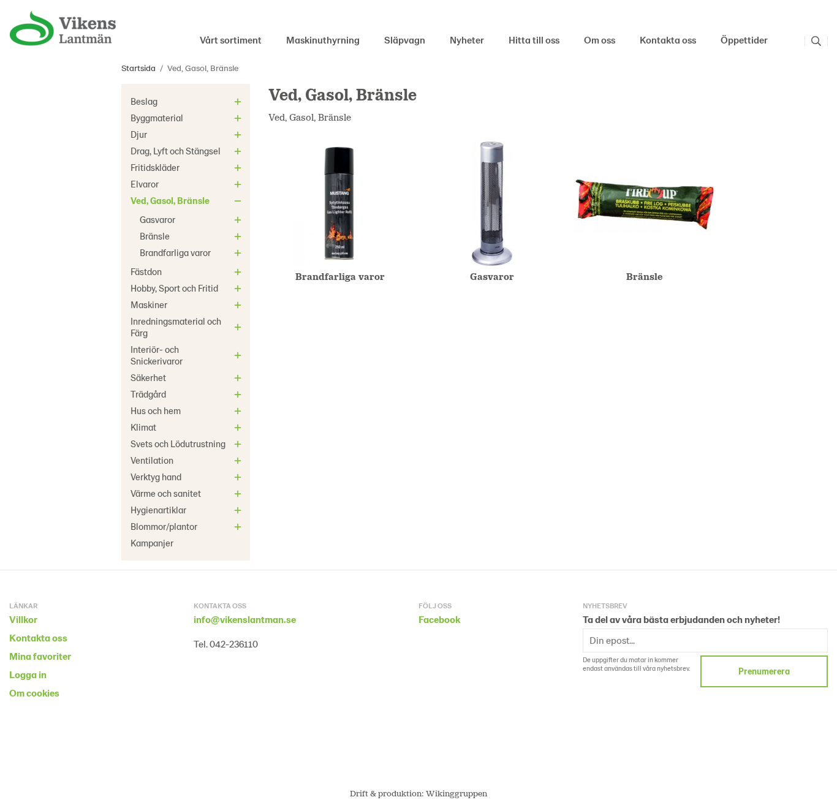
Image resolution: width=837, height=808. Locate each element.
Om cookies (34, 692)
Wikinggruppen (456, 793)
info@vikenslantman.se (245, 619)
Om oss (599, 39)
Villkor (23, 619)
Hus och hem (156, 410)
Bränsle (155, 235)
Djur (139, 134)
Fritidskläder (155, 167)
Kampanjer (152, 542)
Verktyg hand (156, 476)
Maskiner (149, 304)
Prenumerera (764, 671)
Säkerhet (148, 377)
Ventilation (152, 460)
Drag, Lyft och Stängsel (176, 150)
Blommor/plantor (164, 526)
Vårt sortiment (231, 39)
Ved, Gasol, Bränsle (170, 200)
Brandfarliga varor (175, 252)
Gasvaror (157, 219)
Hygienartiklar (158, 509)
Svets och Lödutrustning (178, 443)
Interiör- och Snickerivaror (157, 355)
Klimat (143, 426)
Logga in (28, 674)
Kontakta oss (668, 39)
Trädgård (148, 393)
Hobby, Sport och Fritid (174, 287)
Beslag (144, 101)
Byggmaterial (157, 117)
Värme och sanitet (166, 493)
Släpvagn (404, 39)
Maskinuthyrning (323, 39)
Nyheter (467, 39)
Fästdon (146, 271)
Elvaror (145, 183)
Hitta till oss (534, 39)
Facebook (439, 619)
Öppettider (744, 39)
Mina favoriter (40, 656)
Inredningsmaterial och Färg (176, 326)
